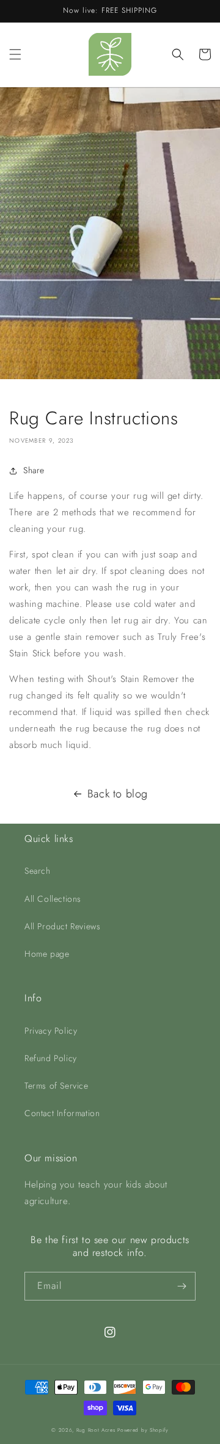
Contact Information (62, 1113)
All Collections (52, 899)
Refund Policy (50, 1058)
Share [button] (34, 470)
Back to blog (117, 794)
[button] (15, 54)
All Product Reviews (62, 926)
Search (37, 871)
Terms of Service (56, 1085)
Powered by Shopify (143, 1430)
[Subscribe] (181, 1286)
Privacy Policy (50, 1031)
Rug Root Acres (96, 1430)
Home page (46, 954)
